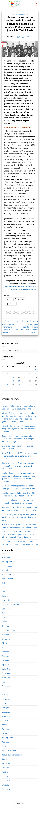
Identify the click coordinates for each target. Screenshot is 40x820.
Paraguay (6, 729)
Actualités (6, 557)
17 (2, 381)
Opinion (5, 720)
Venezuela (6, 789)
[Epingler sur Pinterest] (24, 312)
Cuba (4, 613)
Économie (6, 639)
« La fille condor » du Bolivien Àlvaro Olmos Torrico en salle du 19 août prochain (19, 494)
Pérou (4, 733)
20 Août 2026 (25, 814)
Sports (4, 759)
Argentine (6, 570)
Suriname (6, 763)
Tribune (5, 776)
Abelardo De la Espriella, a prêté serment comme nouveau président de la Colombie (19, 526)
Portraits (5, 746)
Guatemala (6, 686)
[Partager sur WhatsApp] (8, 312)
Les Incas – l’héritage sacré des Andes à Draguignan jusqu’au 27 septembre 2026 (19, 487)
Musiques (24, 14)
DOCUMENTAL (32, 810)
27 (19, 385)
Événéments (16, 14)
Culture (5, 617)
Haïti (4, 690)
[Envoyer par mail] (20, 312)
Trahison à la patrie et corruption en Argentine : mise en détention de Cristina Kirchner (29, 327)
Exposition (6, 677)
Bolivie (4, 583)
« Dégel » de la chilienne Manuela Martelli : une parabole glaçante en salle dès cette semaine (19, 429)
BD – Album (6, 574)
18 (8, 381)
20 (19, 381)
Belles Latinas (7, 579)
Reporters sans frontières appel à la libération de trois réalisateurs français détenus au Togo (18, 439)
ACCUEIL (5, 810)
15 (30, 377)
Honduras (6, 699)
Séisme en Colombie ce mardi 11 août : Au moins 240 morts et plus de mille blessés (19, 508)
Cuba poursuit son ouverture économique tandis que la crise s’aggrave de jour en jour (20, 543)
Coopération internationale (13, 604)
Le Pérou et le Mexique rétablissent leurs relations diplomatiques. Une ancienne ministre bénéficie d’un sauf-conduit (19, 534)
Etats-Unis (6, 669)
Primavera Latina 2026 (25, 812)
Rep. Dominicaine (9, 750)
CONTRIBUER (14, 814)
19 (13, 381)
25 (8, 385)
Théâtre (5, 772)
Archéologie (7, 566)
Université (6, 780)
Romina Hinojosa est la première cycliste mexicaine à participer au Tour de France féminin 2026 (19, 517)
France (4, 682)
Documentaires (8, 630)
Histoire (5, 694)
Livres (4, 703)
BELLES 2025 (10, 812)
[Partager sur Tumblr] (32, 312)
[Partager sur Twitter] (16, 312)
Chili (3, 591)
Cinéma (5, 596)
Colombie (6, 600)
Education (6, 643)
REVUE (12, 810)
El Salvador (6, 647)
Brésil (4, 587)
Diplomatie (6, 626)
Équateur (5, 664)
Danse (4, 621)
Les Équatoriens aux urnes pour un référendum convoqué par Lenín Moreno (10, 327)
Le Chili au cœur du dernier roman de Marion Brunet (17, 447)
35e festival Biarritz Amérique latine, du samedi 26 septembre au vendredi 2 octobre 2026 (18, 466)
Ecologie (5, 634)
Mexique (5, 707)
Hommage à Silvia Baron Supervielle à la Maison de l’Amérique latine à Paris (18, 407)
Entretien (5, 660)
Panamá (5, 724)
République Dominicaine (12, 755)
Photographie (7, 737)
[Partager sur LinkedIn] (28, 312)
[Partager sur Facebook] (12, 312)
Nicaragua (6, 716)
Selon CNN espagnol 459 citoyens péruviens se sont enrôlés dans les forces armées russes (20, 456)
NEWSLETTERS (21, 810)
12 (13, 377)
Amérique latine (8, 561)
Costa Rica (6, 609)
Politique (5, 742)
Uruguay (5, 785)
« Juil (3, 393)
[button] (31, 4)
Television (6, 767)
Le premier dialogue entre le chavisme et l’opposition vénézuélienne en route (19, 501)
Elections (5, 652)
